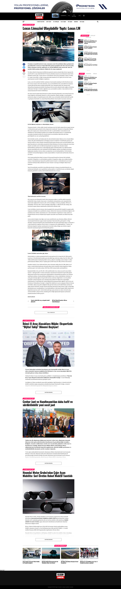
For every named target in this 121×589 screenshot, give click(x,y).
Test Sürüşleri (56, 21)
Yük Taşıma (70, 21)
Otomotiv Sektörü (40, 21)
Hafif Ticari (48, 21)
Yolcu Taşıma (63, 21)
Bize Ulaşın (82, 21)
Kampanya (76, 21)
